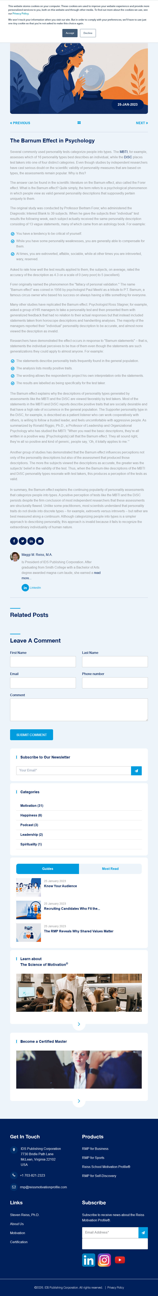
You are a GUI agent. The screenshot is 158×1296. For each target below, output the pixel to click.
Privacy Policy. (21, 13)
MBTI (124, 152)
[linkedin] (88, 1259)
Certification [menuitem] (19, 1242)
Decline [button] (88, 33)
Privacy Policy (115, 1287)
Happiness (31, 815)
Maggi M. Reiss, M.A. (37, 554)
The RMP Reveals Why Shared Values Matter (78, 931)
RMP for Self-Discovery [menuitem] (99, 1176)
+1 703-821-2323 (32, 1175)
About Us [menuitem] (17, 1224)
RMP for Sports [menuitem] (93, 1158)
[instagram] (104, 1259)
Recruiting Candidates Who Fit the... (72, 908)
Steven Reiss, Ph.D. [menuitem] (25, 1215)
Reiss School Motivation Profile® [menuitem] (106, 1167)
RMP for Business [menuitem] (95, 1148)
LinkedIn (35, 587)
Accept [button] (70, 33)
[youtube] (120, 1259)
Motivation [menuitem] (17, 1233)
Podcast (29, 825)
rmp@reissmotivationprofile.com (43, 1187)
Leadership (31, 834)
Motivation (31, 805)
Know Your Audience (60, 886)
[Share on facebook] (14, 541)
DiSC (128, 157)
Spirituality (31, 844)
